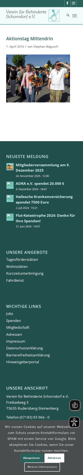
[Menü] (74, 15)
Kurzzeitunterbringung (24, 273)
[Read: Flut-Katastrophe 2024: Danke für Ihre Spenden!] (10, 217)
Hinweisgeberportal (22, 361)
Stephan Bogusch (45, 46)
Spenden (13, 320)
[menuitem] (65, 15)
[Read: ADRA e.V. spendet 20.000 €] (10, 185)
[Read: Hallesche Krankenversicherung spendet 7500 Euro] (10, 198)
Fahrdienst (15, 280)
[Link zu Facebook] (67, 3)
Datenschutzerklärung (24, 348)
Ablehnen (54, 458)
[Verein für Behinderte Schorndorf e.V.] (34, 15)
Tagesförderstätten (22, 259)
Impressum (15, 341)
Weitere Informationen (42, 467)
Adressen (14, 334)
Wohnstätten (17, 266)
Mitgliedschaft (17, 327)
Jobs (9, 313)
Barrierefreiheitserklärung (28, 355)
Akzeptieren (31, 458)
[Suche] (65, 15)
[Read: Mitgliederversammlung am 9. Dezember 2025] (10, 167)
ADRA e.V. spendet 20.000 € (40, 183)
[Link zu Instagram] (74, 3)
